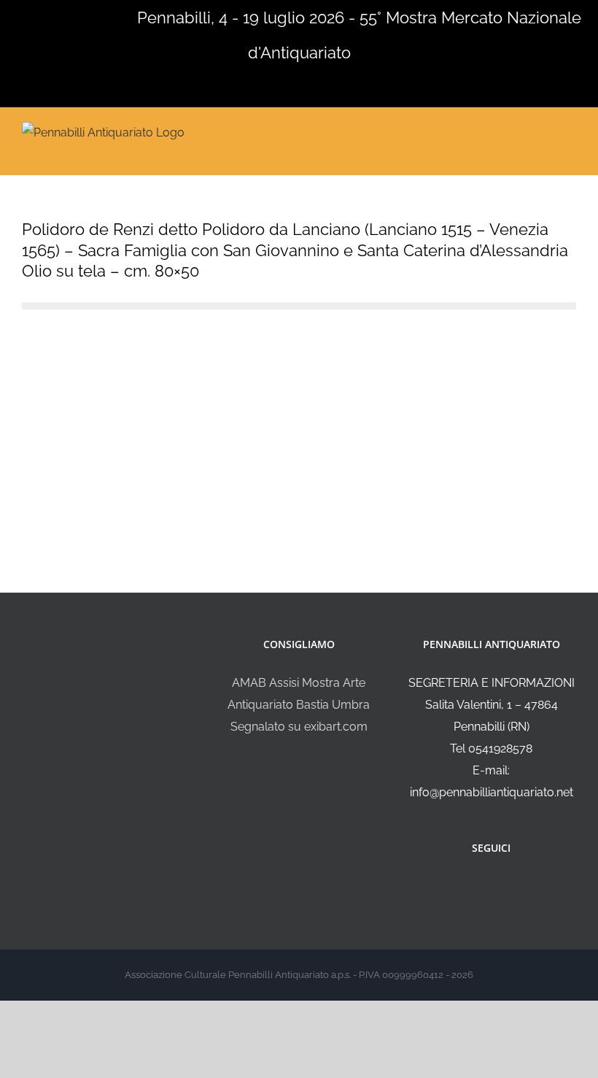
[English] (27, 16)
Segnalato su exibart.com (299, 727)
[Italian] (9, 16)
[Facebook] (481, 887)
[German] (65, 16)
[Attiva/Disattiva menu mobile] (570, 131)
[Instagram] (501, 887)
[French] (46, 16)
